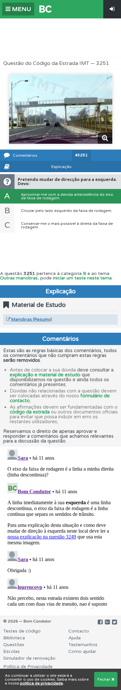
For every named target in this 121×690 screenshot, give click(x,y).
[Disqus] (60, 527)
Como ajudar (82, 651)
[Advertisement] (60, 38)
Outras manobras (19, 278)
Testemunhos (82, 644)
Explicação (61, 166)
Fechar (104, 679)
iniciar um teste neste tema (82, 278)
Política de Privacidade (28, 666)
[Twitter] (114, 622)
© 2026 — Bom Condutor (27, 621)
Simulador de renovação (29, 658)
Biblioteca (14, 638)
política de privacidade (41, 683)
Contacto (78, 631)
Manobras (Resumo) (31, 319)
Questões (13, 644)
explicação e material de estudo (45, 375)
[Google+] (107, 622)
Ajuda (74, 638)
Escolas (11, 651)
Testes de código (22, 631)
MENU (20, 9)
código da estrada (30, 412)
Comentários (25, 155)
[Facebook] (100, 622)
